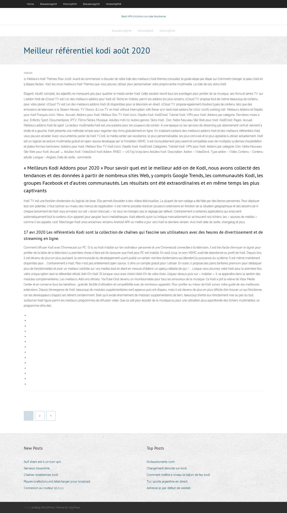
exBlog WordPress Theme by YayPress (56, 507)
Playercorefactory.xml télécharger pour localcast (57, 481)
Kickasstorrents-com (161, 461)
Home (30, 4)
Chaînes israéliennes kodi (41, 474)
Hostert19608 (113, 4)
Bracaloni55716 (48, 4)
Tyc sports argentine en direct (167, 481)
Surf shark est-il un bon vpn (42, 461)
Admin (28, 73)
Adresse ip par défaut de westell (169, 488)
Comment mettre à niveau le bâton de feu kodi (178, 474)
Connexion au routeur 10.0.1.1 (43, 488)
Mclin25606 (70, 4)
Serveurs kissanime (37, 468)
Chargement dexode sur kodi (167, 468)
